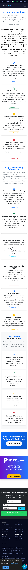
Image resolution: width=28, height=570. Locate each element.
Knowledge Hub (5, 540)
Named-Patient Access (20, 526)
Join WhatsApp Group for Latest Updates (15, 513)
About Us (4, 536)
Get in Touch (13, 444)
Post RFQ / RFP (5, 529)
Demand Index (5, 531)
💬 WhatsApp (15, 1)
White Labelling (18, 524)
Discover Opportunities (14, 476)
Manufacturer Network (7, 527)
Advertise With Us (19, 531)
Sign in (20, 1)
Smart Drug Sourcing (19, 529)
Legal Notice (21, 554)
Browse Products (5, 524)
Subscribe (21, 508)
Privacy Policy (18, 536)
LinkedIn (16, 542)
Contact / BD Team (6, 538)
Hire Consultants (18, 527)
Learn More (13, 81)
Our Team (4, 543)
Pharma (7, 5)
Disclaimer (17, 540)
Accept (6, 567)
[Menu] (24, 5)
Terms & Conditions (19, 538)
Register (24, 1)
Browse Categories (6, 526)
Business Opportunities (7, 542)
